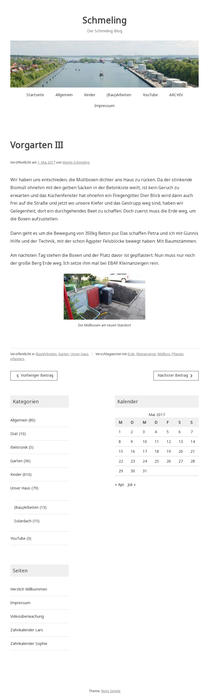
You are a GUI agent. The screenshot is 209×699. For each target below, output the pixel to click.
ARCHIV (176, 94)
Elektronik (19, 447)
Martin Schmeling (76, 162)
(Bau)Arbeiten (119, 94)
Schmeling (104, 20)
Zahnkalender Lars (26, 629)
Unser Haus (79, 354)
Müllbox (164, 354)
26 (169, 461)
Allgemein (64, 94)
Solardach (23, 520)
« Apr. (119, 484)
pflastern (17, 359)
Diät (14, 433)
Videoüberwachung (27, 616)
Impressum (104, 105)
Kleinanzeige (146, 354)
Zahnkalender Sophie (28, 643)
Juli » (132, 484)
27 (181, 461)
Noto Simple (111, 691)
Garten (63, 354)
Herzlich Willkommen (28, 589)
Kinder (89, 94)
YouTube (150, 94)
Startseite (35, 94)
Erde (131, 354)
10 (145, 441)
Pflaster (177, 354)
